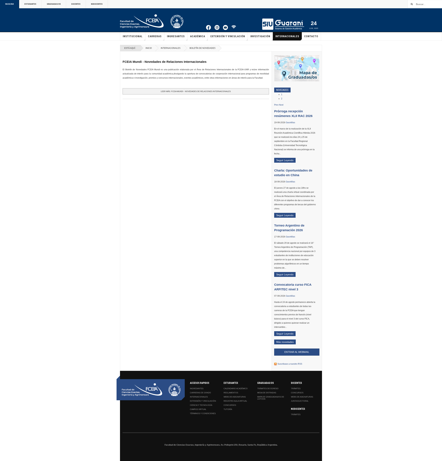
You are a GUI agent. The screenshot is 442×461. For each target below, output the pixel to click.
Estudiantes (30, 4)
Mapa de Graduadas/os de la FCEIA (270, 398)
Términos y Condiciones (203, 413)
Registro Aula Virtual (235, 401)
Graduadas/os (54, 4)
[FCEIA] (152, 21)
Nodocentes (97, 4)
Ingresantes (176, 36)
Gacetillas (290, 122)
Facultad (9, 4)
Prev (276, 105)
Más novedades (285, 342)
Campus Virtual (198, 409)
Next (281, 105)
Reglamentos (231, 393)
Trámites (295, 388)
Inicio (149, 48)
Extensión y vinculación (227, 36)
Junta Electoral (300, 401)
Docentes (75, 4)
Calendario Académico (236, 388)
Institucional (133, 36)
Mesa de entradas (266, 393)
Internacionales (287, 36)
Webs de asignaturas (235, 397)
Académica (197, 36)
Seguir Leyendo (285, 160)
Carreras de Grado (200, 393)
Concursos (230, 405)
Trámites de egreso (267, 388)
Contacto (311, 36)
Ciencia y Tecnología (201, 405)
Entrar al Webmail (296, 352)
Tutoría (228, 409)
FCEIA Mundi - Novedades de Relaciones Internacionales (164, 62)
